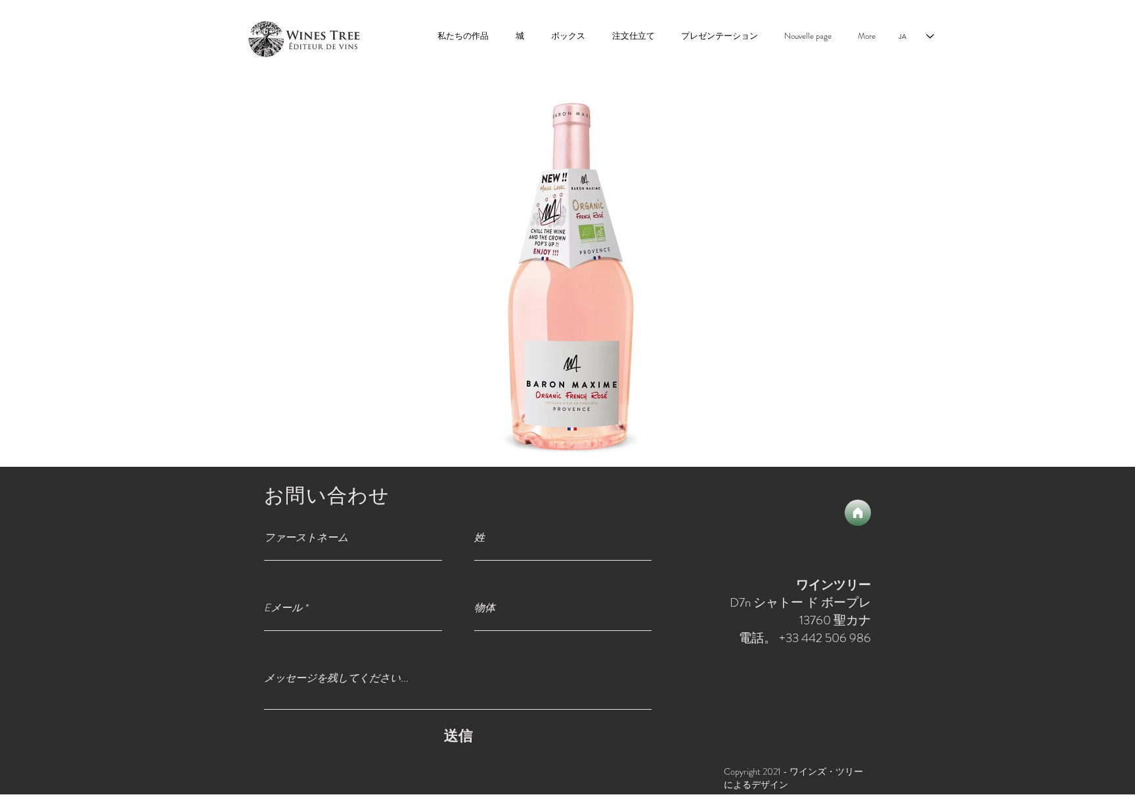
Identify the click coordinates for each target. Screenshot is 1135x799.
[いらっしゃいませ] (858, 513)
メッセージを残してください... (336, 678)
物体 (484, 608)
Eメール (283, 608)
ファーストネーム (306, 537)
